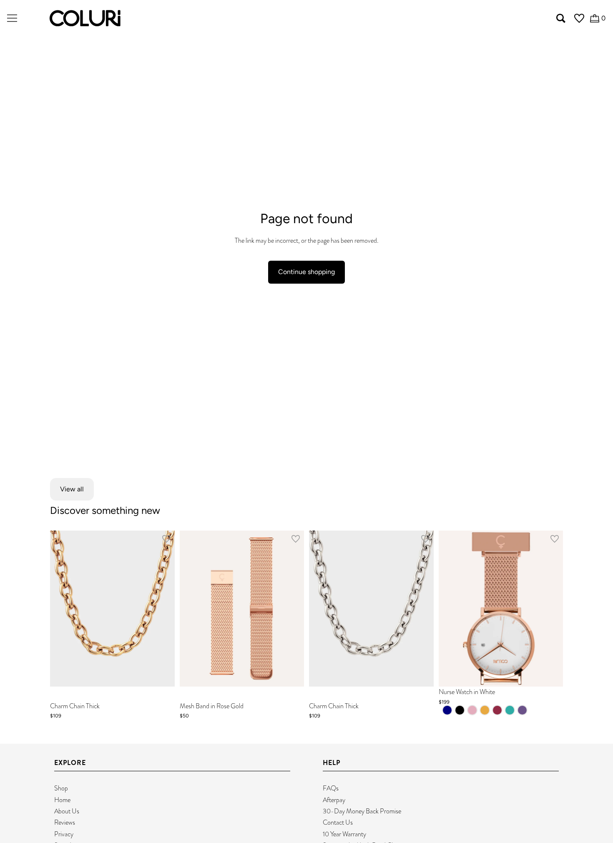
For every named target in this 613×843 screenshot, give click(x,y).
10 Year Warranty (344, 834)
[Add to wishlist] (166, 540)
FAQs (331, 788)
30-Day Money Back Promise (362, 811)
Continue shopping (306, 272)
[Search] (561, 18)
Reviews (64, 822)
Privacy (63, 834)
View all (72, 489)
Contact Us (338, 822)
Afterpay (334, 800)
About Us (66, 811)
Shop (61, 788)
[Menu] (12, 18)
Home (62, 800)
